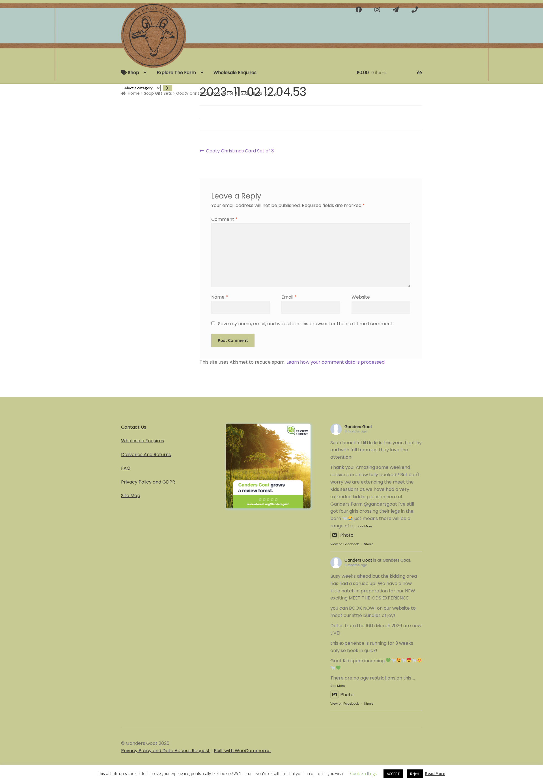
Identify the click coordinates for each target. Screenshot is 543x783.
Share (368, 544)
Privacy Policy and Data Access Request (165, 750)
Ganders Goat (358, 427)
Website (361, 297)
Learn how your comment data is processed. (335, 362)
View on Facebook (344, 544)
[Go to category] (167, 88)
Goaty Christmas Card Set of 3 (206, 93)
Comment (224, 219)
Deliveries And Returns (146, 454)
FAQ (125, 468)
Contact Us (133, 427)
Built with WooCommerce (242, 750)
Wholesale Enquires (235, 72)
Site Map (130, 495)
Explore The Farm (176, 72)
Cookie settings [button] (363, 773)
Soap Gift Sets (158, 93)
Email (289, 297)
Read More (435, 773)
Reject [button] (414, 773)
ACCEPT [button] (393, 773)
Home (134, 93)
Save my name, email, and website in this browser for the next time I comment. (305, 323)
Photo (347, 535)
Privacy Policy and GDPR (148, 482)
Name (219, 297)
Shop (133, 72)
